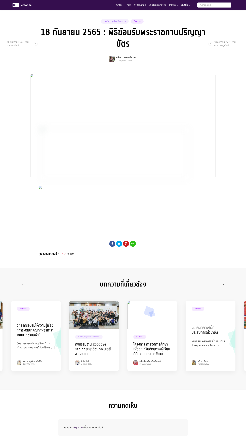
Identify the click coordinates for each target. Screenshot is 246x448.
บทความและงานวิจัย (157, 5)
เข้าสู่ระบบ (78, 427)
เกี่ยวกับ (172, 5)
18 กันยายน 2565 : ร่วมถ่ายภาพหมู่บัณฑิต (224, 44)
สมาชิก (119, 5)
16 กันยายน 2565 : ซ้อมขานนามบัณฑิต (18, 44)
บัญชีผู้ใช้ (184, 5)
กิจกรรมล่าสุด (140, 5)
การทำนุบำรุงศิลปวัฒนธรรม (115, 21)
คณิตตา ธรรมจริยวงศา (126, 58)
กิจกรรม (137, 21)
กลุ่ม (129, 5)
